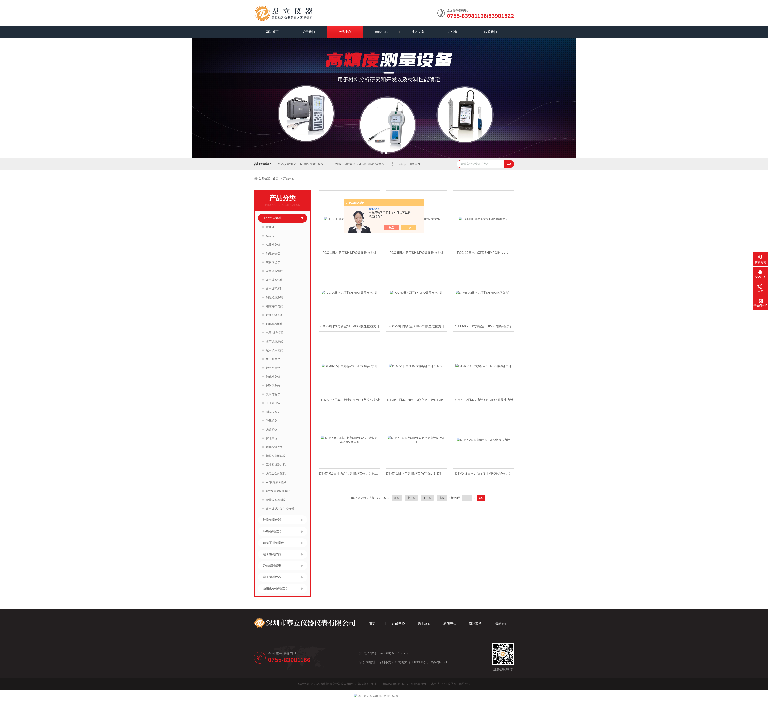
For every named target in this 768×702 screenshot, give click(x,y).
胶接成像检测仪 (276, 499)
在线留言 (454, 32)
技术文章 (417, 32)
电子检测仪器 (272, 554)
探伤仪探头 (273, 385)
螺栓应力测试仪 (276, 455)
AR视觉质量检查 (276, 482)
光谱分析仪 (273, 394)
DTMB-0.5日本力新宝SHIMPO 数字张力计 (350, 400)
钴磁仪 (270, 235)
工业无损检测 (272, 218)
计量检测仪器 (272, 519)
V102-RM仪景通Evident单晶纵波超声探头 (361, 164)
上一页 (411, 497)
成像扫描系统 (274, 315)
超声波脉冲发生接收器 (280, 508)
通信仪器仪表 (272, 565)
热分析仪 (271, 429)
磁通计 (270, 227)
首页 (275, 178)
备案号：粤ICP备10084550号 (389, 683)
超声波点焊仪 (274, 271)
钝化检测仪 (273, 376)
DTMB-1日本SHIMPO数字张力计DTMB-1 (416, 400)
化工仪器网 (449, 683)
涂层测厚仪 (273, 367)
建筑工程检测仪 (273, 542)
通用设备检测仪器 (275, 588)
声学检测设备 (274, 447)
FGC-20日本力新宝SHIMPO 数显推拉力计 (350, 326)
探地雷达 (271, 438)
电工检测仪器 (272, 577)
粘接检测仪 (273, 244)
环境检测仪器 (272, 531)
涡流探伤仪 (273, 253)
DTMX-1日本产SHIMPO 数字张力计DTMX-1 (416, 473)
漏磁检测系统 (274, 297)
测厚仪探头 (273, 411)
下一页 (427, 497)
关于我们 (308, 32)
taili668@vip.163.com (394, 653)
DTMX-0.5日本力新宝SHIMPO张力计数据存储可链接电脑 (349, 473)
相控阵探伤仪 (274, 306)
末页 (442, 497)
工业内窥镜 (273, 403)
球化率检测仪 (274, 323)
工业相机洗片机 (276, 464)
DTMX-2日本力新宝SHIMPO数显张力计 (483, 473)
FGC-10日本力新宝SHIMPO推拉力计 (483, 252)
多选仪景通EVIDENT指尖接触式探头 (301, 164)
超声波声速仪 (274, 350)
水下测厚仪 (273, 359)
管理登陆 (464, 683)
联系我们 (490, 32)
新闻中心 (381, 32)
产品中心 (345, 32)
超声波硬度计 (274, 288)
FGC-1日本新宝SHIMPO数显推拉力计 (349, 252)
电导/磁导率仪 (275, 332)
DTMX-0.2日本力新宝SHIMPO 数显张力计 (483, 400)
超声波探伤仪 (274, 279)
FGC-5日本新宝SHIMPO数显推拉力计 (416, 252)
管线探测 (271, 420)
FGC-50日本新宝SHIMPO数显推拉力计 (416, 326)
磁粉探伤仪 (273, 262)
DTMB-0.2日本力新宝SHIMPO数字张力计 (483, 326)
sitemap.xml (418, 683)
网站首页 (272, 32)
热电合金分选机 (276, 473)
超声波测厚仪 (274, 341)
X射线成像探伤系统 (278, 491)
